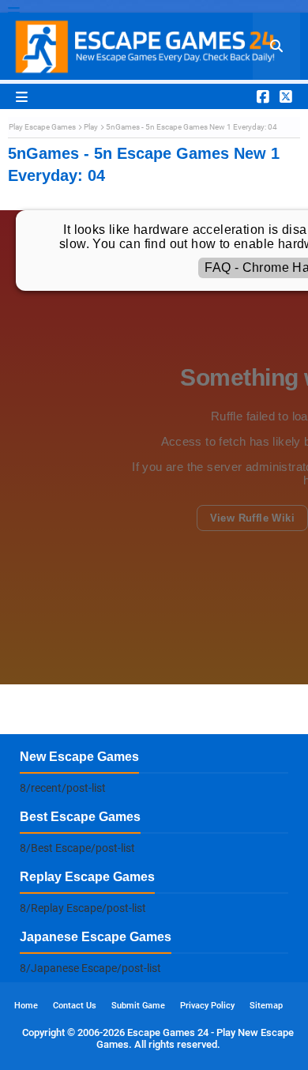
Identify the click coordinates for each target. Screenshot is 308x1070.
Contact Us (74, 1005)
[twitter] (283, 96)
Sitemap (266, 1005)
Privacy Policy (207, 1005)
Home (26, 1005)
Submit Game (138, 1005)
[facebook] (263, 96)
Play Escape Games (42, 126)
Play (91, 126)
